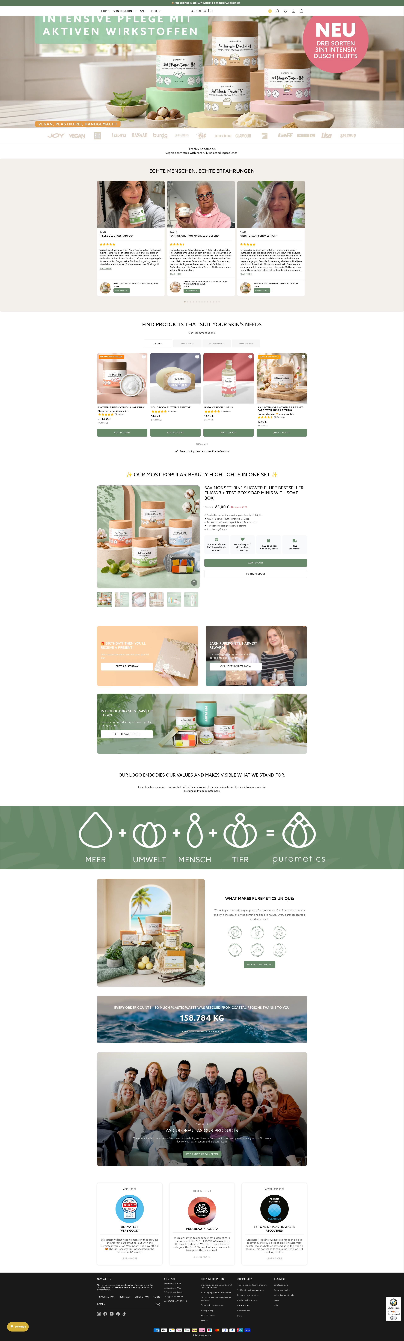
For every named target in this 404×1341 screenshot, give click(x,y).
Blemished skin (216, 343)
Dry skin (158, 343)
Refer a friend (243, 1305)
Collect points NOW (235, 666)
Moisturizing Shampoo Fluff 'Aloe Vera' (135, 283)
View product (122, 290)
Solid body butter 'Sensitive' (171, 407)
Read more (106, 268)
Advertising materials (284, 1295)
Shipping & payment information (216, 1292)
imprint (204, 1321)
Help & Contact (208, 1315)
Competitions (243, 1310)
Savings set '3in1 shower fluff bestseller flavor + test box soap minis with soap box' (254, 493)
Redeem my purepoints (248, 1295)
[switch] (393, 1318)
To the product (255, 574)
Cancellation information (212, 1305)
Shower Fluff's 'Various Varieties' (121, 407)
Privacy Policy (207, 1310)
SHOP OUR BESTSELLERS (260, 964)
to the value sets (126, 734)
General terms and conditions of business (216, 1298)
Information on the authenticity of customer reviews (216, 1286)
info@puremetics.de (173, 1296)
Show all (202, 444)
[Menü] (399, 1299)
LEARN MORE (129, 1258)
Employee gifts (281, 1285)
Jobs (276, 1305)
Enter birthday (127, 666)
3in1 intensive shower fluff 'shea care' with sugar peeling (206, 282)
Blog (239, 1316)
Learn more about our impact (200, 1031)
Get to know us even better (202, 1154)
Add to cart (122, 432)
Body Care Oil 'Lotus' (219, 407)
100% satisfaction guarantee (250, 1290)
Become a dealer (282, 1290)
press (276, 1300)
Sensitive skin (246, 343)
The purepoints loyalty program (252, 1285)
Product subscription (247, 1300)
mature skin (187, 343)
